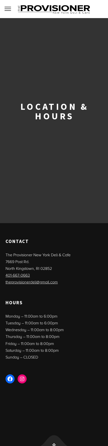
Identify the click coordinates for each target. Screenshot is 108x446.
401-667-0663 (18, 275)
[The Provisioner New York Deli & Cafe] (54, 9)
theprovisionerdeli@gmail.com (32, 282)
